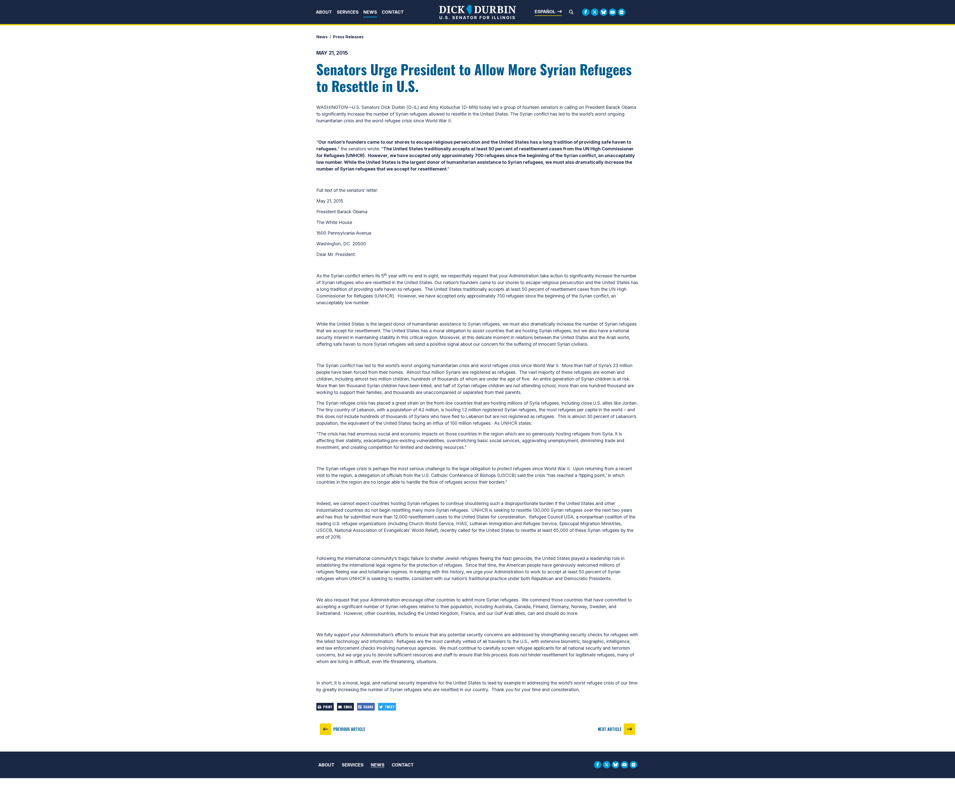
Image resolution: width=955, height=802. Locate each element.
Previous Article (349, 729)
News (370, 12)
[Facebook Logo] (585, 12)
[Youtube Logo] (612, 12)
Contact (393, 12)
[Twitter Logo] (594, 12)
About (324, 12)
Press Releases (348, 36)
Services (348, 12)
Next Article (610, 729)
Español (545, 11)
